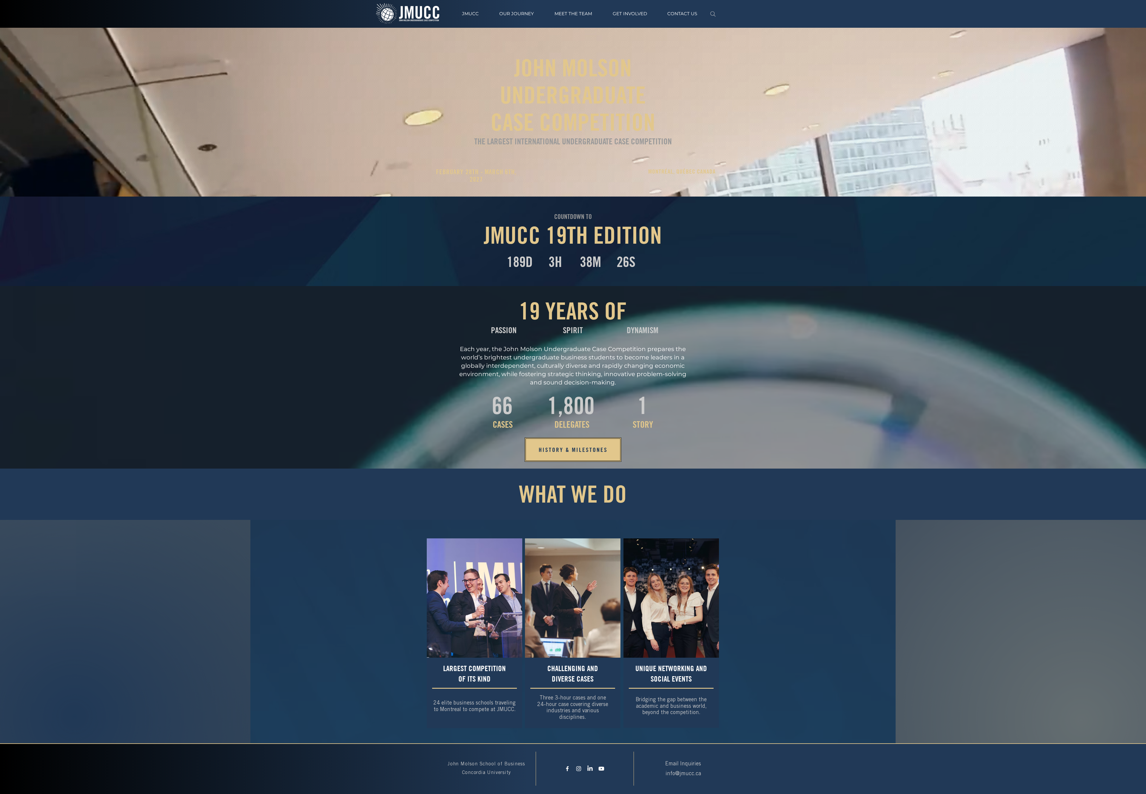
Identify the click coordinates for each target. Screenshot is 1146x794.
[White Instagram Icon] (578, 768)
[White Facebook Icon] (567, 768)
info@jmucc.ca (683, 774)
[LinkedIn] (590, 768)
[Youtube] (601, 768)
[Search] (713, 14)
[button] (516, 14)
